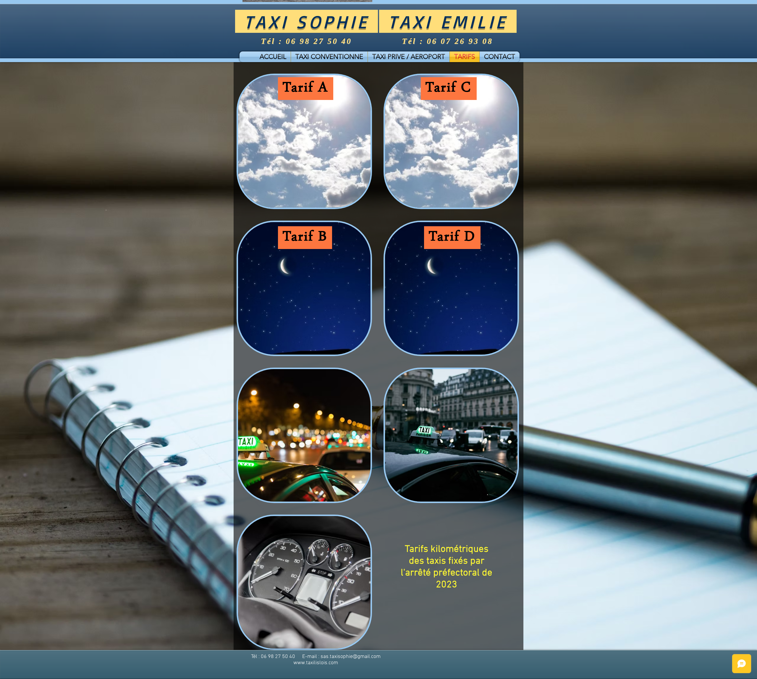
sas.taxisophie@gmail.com (351, 657)
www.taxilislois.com (315, 663)
